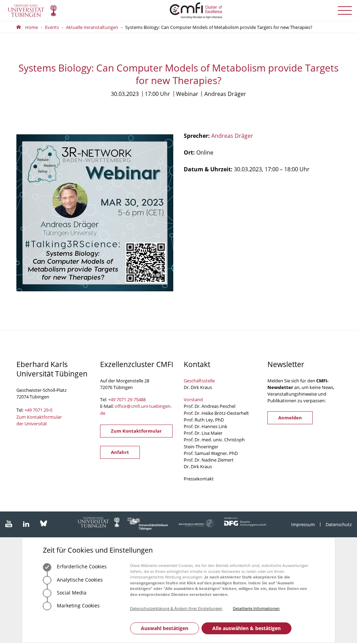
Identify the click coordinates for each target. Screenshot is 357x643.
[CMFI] (178, 10)
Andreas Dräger (232, 136)
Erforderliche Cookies (81, 566)
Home (31, 27)
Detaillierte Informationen (256, 608)
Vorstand (193, 399)
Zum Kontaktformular (136, 431)
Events (52, 27)
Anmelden (290, 417)
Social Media (70, 592)
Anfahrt (120, 452)
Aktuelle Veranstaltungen (92, 27)
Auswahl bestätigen (164, 628)
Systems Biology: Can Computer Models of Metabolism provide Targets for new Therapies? (218, 27)
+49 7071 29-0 (38, 410)
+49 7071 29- (121, 399)
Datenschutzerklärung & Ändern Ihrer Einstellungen (176, 608)
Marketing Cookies (77, 605)
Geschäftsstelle (199, 380)
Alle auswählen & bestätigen (246, 628)
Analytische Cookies (79, 579)
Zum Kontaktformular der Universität (39, 420)
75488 (140, 399)
